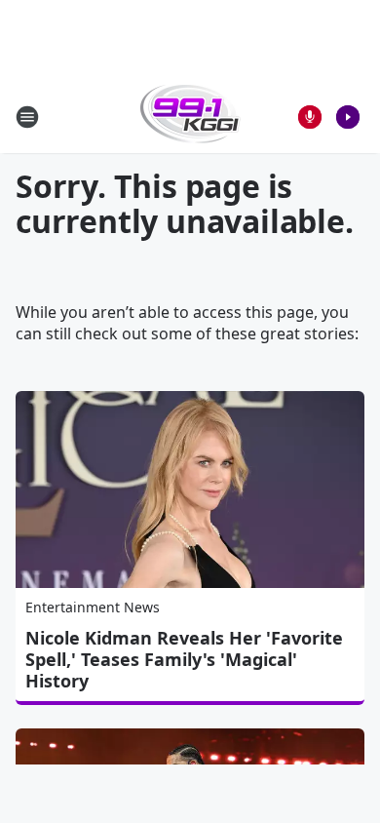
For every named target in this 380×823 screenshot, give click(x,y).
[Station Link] (190, 116)
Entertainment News (92, 607)
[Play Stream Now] (348, 117)
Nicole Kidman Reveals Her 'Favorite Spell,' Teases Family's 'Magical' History (184, 659)
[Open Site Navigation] (27, 117)
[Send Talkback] (310, 117)
